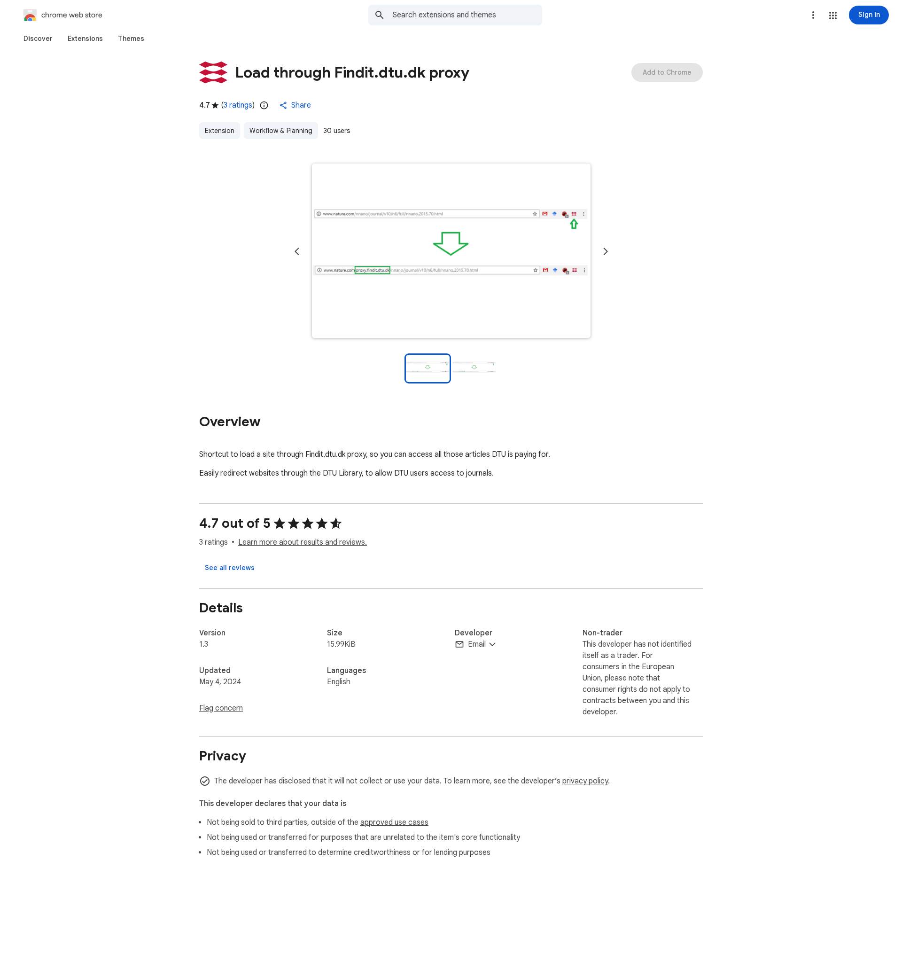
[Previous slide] (297, 251)
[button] (833, 15)
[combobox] (467, 15)
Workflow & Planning (280, 130)
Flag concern (221, 708)
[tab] (38, 38)
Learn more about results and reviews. (302, 542)
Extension (219, 130)
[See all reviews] (229, 567)
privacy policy (585, 781)
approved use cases (394, 822)
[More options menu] (813, 15)
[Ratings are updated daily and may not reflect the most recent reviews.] (264, 105)
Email (477, 644)
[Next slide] (605, 251)
